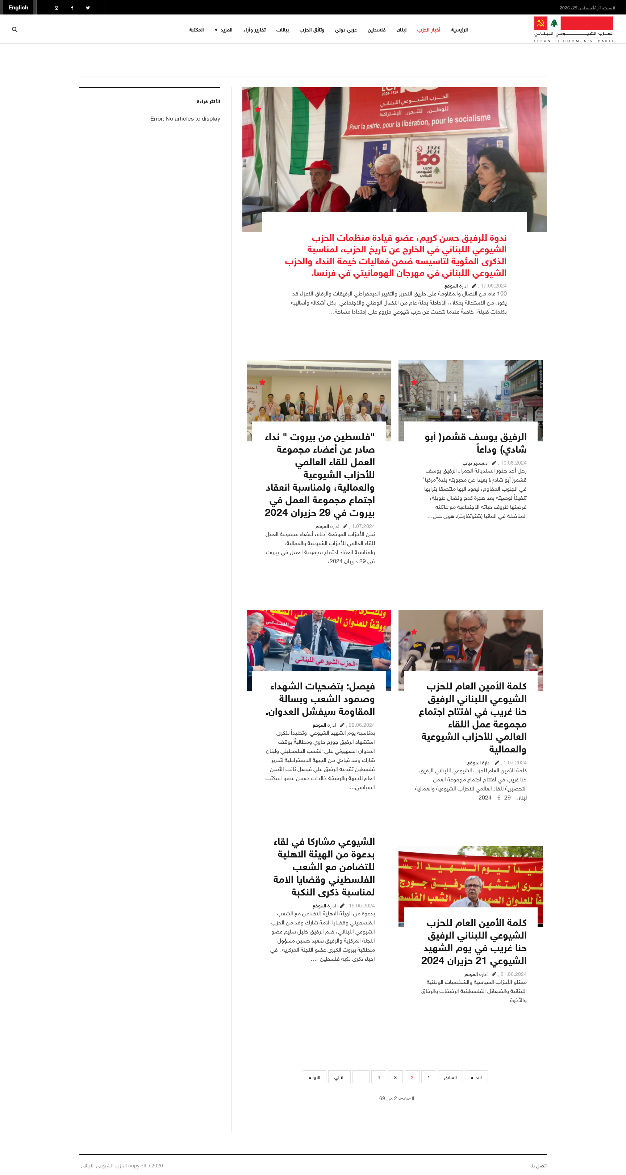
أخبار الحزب (429, 28)
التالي (339, 1077)
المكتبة (196, 28)
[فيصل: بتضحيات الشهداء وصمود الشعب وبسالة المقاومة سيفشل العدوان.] (319, 650)
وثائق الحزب (312, 28)
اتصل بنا (538, 1164)
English (18, 6)
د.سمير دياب (475, 461)
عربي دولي (346, 28)
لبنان (401, 28)
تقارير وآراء (254, 28)
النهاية (314, 1077)
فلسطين (377, 28)
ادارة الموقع (456, 284)
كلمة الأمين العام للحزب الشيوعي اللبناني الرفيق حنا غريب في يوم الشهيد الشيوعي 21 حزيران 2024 (474, 940)
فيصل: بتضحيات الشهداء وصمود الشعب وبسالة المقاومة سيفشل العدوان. (320, 696)
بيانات (282, 28)
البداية (476, 1077)
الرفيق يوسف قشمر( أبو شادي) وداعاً (476, 441)
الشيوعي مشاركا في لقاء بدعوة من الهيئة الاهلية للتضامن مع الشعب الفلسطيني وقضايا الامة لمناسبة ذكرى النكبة (324, 865)
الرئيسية (459, 28)
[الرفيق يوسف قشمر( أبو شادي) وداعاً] (470, 400)
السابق (450, 1077)
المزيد (227, 28)
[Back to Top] (18, 1144)
